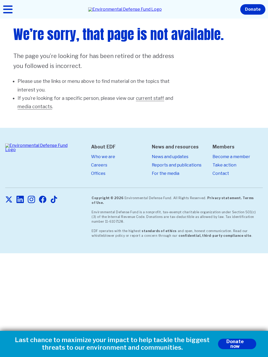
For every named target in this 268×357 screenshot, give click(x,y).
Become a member (231, 156)
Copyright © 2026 (108, 198)
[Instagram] (31, 200)
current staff (150, 98)
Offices (98, 173)
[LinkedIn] (20, 200)
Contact (221, 173)
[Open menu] (8, 9)
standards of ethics (159, 231)
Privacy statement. (224, 198)
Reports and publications (177, 165)
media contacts (35, 106)
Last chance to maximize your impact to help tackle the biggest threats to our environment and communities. (112, 343)
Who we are (103, 156)
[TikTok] (54, 200)
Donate (253, 9)
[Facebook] (42, 200)
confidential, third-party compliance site (215, 236)
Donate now (235, 344)
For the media (165, 173)
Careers (99, 165)
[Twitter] (9, 200)
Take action (224, 165)
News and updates (170, 156)
